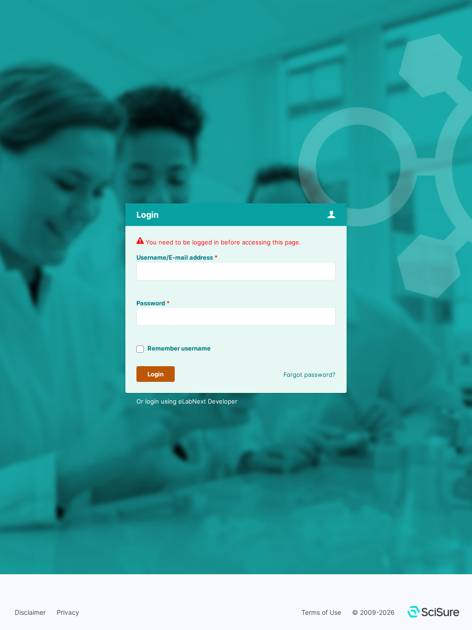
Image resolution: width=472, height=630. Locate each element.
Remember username (179, 348)
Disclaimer (30, 612)
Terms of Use (321, 612)
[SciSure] (433, 613)
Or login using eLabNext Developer (186, 401)
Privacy (68, 612)
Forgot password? (309, 374)
